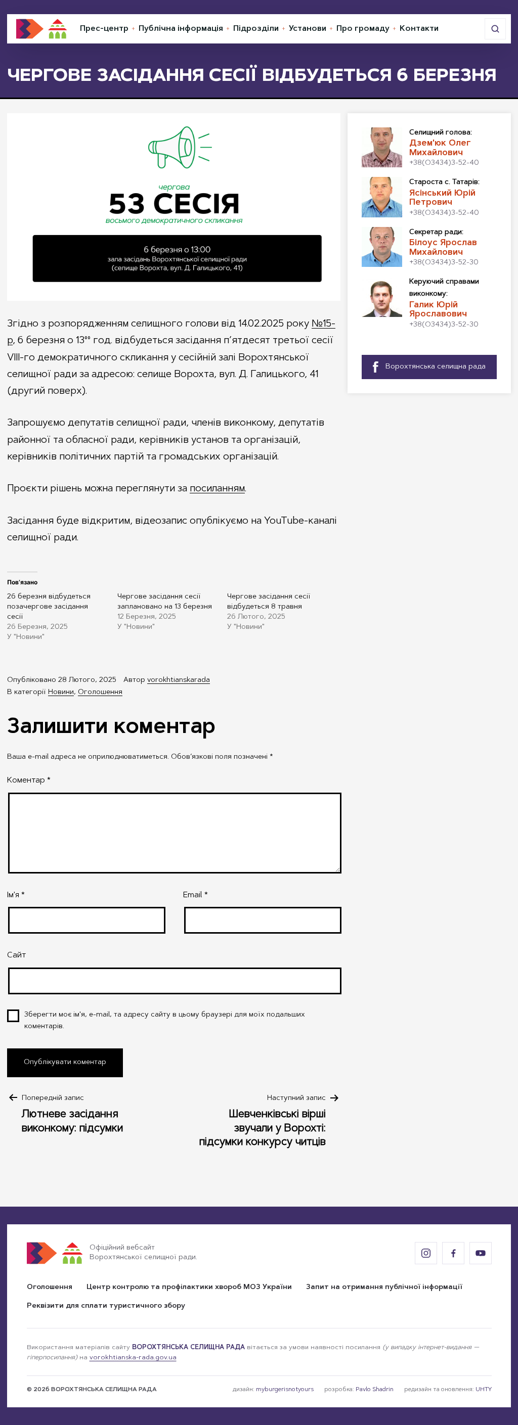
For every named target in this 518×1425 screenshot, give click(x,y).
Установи (307, 29)
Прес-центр (104, 29)
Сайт (16, 955)
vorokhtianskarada (178, 680)
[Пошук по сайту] (495, 28)
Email (195, 895)
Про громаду (363, 29)
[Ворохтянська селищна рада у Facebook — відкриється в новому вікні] (453, 1253)
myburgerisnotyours (285, 1390)
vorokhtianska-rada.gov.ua (133, 1358)
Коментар (29, 780)
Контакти (419, 29)
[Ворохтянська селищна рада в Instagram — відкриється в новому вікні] (426, 1253)
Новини (61, 692)
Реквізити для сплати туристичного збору (106, 1306)
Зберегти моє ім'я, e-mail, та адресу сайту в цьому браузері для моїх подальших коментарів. (164, 1021)
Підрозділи (256, 29)
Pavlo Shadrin (375, 1390)
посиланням (217, 489)
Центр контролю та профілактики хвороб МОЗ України (189, 1287)
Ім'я (16, 895)
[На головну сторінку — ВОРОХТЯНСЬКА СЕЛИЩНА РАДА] (41, 29)
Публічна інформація (181, 29)
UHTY (484, 1390)
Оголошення (100, 692)
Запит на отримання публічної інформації (384, 1287)
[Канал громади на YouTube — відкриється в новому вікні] (480, 1253)
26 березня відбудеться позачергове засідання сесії (49, 607)
